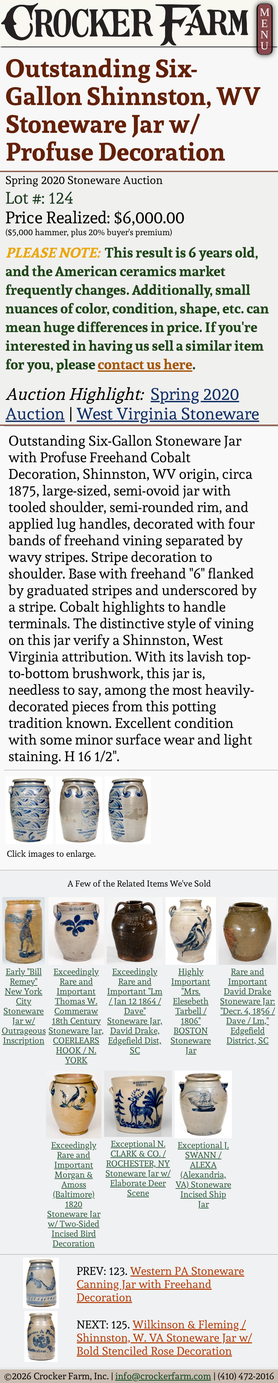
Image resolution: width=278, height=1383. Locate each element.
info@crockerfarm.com (163, 1376)
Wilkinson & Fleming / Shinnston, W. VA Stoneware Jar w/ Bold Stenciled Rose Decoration (164, 1338)
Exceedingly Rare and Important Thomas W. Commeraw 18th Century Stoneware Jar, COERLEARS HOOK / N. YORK (76, 1016)
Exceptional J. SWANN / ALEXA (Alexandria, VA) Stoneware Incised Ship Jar (203, 1174)
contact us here (145, 364)
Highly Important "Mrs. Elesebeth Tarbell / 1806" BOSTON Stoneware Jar (191, 1011)
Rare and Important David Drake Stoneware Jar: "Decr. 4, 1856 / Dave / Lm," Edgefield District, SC (247, 1006)
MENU (265, 29)
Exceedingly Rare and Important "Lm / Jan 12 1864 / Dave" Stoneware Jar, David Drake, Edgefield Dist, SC (134, 1011)
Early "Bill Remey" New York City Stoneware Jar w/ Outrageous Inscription (24, 1006)
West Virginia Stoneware (168, 414)
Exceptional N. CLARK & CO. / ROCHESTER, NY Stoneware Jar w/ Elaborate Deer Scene (138, 1168)
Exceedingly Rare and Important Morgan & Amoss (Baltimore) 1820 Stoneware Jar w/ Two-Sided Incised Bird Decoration (73, 1194)
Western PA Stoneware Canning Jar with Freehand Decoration (160, 1284)
